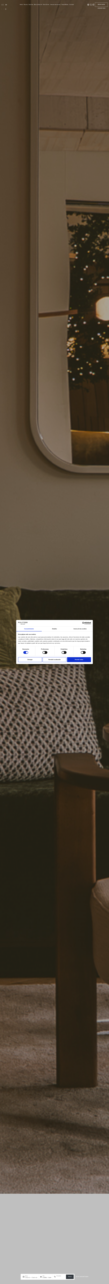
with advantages (82, 1276)
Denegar (30, 659)
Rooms (26, 4)
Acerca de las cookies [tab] (80, 629)
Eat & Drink (46, 4)
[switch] (44, 652)
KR (6, 5)
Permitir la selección (54, 659)
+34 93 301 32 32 (101, 8)
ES (6, 1)
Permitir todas (79, 659)
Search (70, 1276)
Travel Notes (64, 4)
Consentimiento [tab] (29, 629)
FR (6, 3)
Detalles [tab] (54, 629)
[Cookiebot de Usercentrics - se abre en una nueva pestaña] (83, 623)
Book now (101, 4)
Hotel (21, 4)
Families (31, 4)
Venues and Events (55, 4)
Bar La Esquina (38, 4)
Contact (71, 4)
